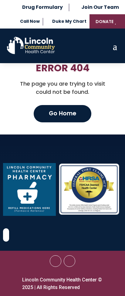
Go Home (62, 113)
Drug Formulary (42, 7)
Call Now (30, 21)
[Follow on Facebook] (55, 261)
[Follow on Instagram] (69, 261)
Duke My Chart (69, 21)
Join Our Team (100, 7)
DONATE (104, 22)
